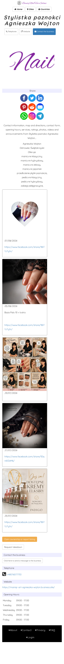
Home (19, 9)
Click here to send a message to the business (22, 561)
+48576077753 (14, 574)
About (13, 630)
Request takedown (13, 547)
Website (26, 31)
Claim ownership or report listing (19, 539)
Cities (31, 9)
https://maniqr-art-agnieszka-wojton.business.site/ (28, 587)
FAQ (52, 630)
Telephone (12, 31)
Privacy (40, 630)
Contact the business (45, 31)
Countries (45, 9)
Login (31, 637)
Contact (27, 630)
